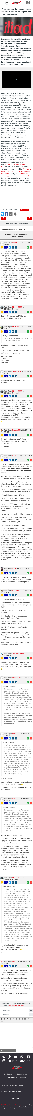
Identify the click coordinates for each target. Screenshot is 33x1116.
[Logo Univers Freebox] (16, 2)
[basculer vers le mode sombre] (7, 3)
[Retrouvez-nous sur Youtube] (16, 1057)
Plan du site (23, 1077)
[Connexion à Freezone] (28, 2)
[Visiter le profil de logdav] (2, 962)
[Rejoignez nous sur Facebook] (28, 1057)
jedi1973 (15, 243)
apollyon (15, 590)
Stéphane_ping (18, 653)
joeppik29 (16, 677)
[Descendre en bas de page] (13, 247)
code (14, 568)
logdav (15, 961)
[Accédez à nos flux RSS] (4, 1057)
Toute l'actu (18, 1105)
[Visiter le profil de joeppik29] (2, 678)
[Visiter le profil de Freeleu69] (2, 431)
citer (5, 247)
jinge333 (16, 455)
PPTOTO (15, 327)
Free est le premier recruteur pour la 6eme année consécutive (16, 171)
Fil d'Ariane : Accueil (7, 1105)
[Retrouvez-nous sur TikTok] (9, 1057)
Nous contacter (12, 1077)
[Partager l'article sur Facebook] (7, 215)
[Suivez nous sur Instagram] (4, 1061)
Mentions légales (9, 1074)
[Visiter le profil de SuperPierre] (2, 372)
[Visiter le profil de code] (2, 569)
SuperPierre (17, 371)
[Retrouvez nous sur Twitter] (22, 1057)
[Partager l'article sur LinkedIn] (11, 215)
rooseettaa (16, 734)
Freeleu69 (16, 430)
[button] (1, 1019)
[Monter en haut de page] (16, 247)
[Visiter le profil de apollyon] (2, 591)
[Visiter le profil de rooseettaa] (2, 734)
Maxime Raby (25, 210)
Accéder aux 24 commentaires (16, 223)
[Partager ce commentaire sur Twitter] (10, 247)
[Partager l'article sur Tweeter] (3, 215)
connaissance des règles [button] (16, 1005)
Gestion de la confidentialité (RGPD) (12, 1085)
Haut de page (16, 1098)
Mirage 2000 (17, 307)
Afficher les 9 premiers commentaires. (17, 235)
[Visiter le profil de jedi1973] (2, 243)
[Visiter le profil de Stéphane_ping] (2, 654)
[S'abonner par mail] (15, 215)
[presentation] (1, 1019)
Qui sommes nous (22, 1074)
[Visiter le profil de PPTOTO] (2, 327)
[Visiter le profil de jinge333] (2, 456)
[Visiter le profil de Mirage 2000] (2, 308)
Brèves (26, 1105)
